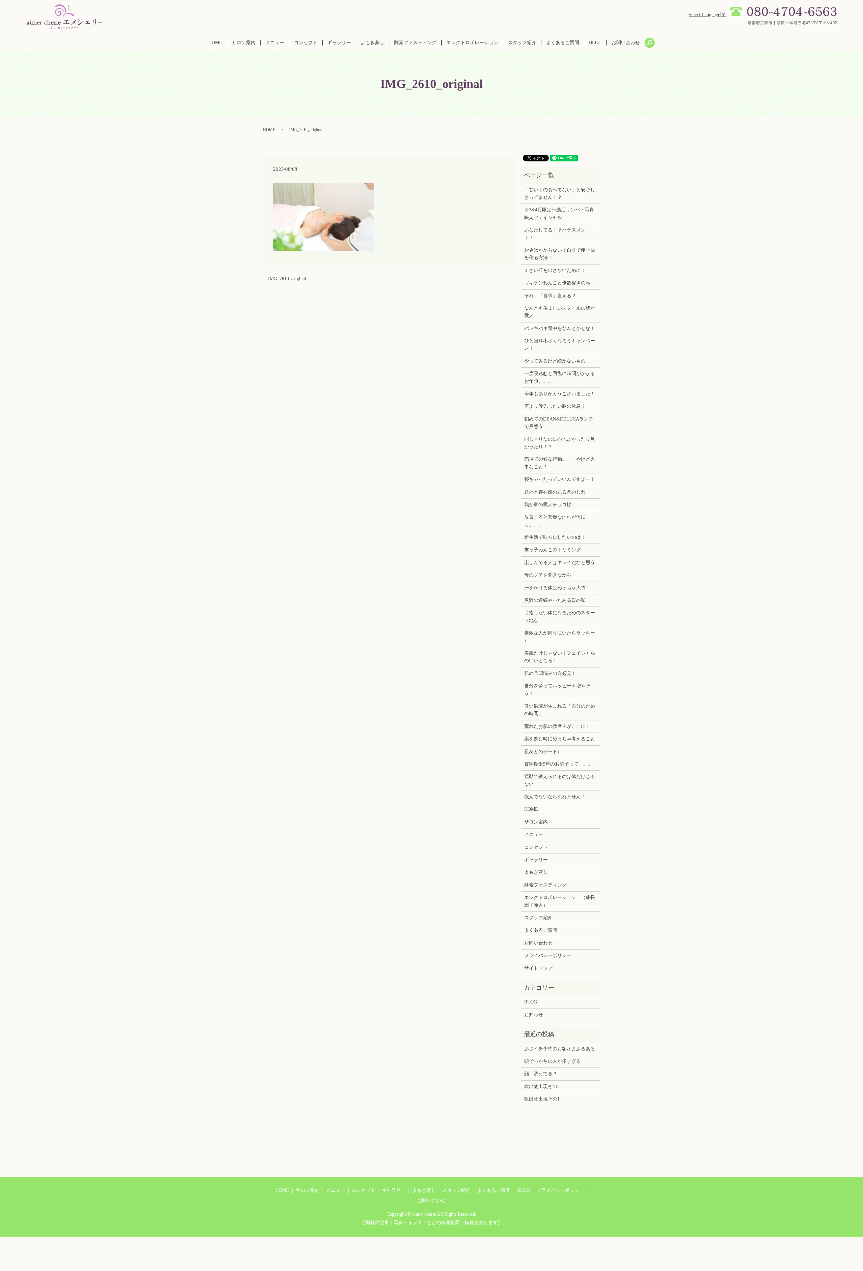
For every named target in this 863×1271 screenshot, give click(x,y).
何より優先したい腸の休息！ (555, 406)
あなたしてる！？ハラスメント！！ (555, 233)
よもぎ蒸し (372, 42)
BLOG (595, 42)
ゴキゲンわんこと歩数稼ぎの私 (557, 282)
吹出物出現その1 (542, 1099)
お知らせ (533, 1014)
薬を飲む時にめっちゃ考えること (559, 738)
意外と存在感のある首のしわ (555, 492)
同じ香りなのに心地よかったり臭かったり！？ (559, 443)
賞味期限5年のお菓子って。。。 (558, 764)
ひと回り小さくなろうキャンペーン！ (559, 344)
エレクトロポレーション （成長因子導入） (559, 901)
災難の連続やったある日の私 (555, 600)
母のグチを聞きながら (547, 575)
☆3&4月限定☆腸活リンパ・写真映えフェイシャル (559, 213)
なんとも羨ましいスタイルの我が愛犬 (559, 312)
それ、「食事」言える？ (550, 295)
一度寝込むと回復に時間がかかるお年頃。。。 (559, 377)
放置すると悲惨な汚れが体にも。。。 (555, 521)
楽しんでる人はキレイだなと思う (559, 562)
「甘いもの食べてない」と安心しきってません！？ (559, 193)
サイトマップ (538, 968)
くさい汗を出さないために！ (555, 270)
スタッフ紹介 (522, 42)
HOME (215, 42)
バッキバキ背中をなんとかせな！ (559, 328)
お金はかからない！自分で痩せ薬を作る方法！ (559, 254)
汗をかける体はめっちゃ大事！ (557, 587)
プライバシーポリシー (547, 955)
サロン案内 (244, 42)
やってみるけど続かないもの (555, 361)
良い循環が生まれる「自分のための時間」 (559, 710)
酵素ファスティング (415, 42)
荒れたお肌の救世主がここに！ (557, 726)
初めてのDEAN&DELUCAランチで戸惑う (558, 422)
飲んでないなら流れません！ (555, 796)
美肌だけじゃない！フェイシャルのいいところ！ (559, 657)
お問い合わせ (626, 42)
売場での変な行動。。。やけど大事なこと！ (559, 463)
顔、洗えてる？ (540, 1073)
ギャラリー (339, 42)
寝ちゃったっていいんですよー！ (559, 479)
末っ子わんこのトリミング (552, 549)
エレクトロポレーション (472, 42)
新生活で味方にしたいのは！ (555, 537)
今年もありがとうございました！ (559, 393)
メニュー (274, 42)
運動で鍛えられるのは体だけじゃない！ (559, 780)
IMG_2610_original (287, 278)
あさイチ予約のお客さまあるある (559, 1048)
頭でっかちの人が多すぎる (552, 1061)
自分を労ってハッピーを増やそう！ (557, 689)
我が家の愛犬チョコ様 (547, 504)
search (650, 43)
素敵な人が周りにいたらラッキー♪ (559, 636)
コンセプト (306, 42)
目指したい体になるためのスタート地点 (559, 616)
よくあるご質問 (562, 42)
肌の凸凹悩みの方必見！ (550, 673)
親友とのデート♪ (542, 751)
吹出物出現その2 (542, 1086)
